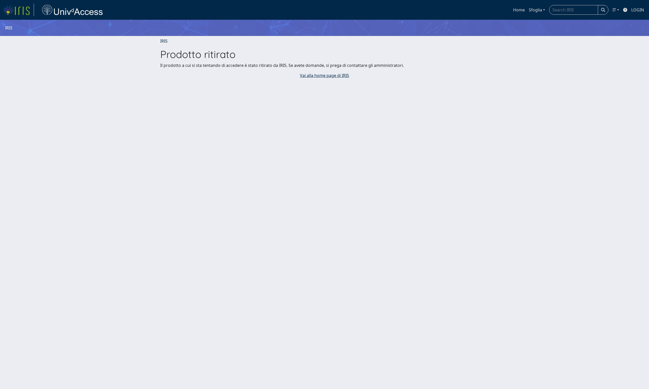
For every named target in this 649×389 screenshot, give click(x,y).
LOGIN (637, 10)
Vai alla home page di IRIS (324, 75)
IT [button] (614, 10)
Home (519, 10)
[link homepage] (18, 10)
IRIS (164, 41)
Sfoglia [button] (535, 10)
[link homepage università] (72, 10)
